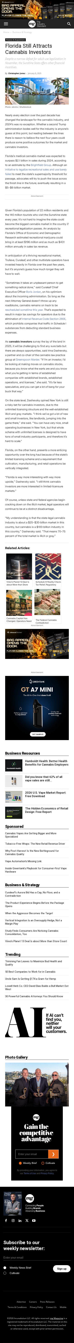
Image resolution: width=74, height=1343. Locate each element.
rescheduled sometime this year (24, 309)
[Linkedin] (20, 1221)
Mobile (63, 1307)
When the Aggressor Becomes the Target (29, 913)
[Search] (69, 24)
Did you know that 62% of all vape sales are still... (43, 778)
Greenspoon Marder (27, 359)
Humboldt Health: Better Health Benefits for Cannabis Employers (46, 762)
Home (6, 32)
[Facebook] (6, 1221)
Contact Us (51, 1307)
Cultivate (50, 1163)
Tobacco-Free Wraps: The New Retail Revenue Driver (35, 843)
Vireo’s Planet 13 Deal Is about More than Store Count (36, 941)
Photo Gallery (16, 1057)
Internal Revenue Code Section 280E (44, 318)
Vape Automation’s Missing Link (23, 861)
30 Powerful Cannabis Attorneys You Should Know (34, 996)
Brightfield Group (41, 165)
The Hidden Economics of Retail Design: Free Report (46, 810)
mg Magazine (56, 1318)
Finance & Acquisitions (15, 39)
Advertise (21, 1301)
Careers (33, 1301)
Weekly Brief (30, 1163)
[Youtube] (33, 1221)
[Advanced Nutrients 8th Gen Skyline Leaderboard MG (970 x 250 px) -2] (37, 9)
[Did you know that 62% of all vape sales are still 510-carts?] (13, 781)
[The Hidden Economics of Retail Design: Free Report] (13, 813)
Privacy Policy (47, 1173)
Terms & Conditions (17, 1307)
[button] (5, 24)
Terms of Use (30, 1173)
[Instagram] (12, 1221)
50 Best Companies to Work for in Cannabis (30, 971)
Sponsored (14, 826)
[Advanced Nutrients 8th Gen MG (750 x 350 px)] (37, 644)
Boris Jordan (33, 291)
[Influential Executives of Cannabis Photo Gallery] (37, 1084)
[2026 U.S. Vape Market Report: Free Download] (13, 797)
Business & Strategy (22, 32)
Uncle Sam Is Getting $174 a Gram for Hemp (30, 978)
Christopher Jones (16, 73)
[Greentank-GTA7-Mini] (37, 739)
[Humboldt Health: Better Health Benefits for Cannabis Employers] (13, 765)
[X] (26, 1221)
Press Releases (47, 1301)
